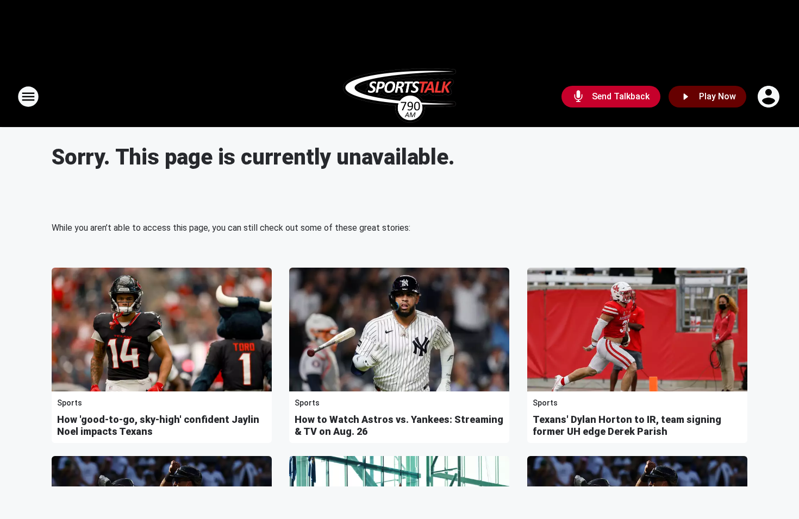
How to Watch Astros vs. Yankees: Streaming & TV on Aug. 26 (399, 425)
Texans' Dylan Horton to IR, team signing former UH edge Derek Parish (627, 425)
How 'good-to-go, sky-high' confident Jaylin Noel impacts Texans (158, 425)
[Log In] (770, 96)
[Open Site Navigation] (28, 96)
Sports (69, 402)
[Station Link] (399, 96)
